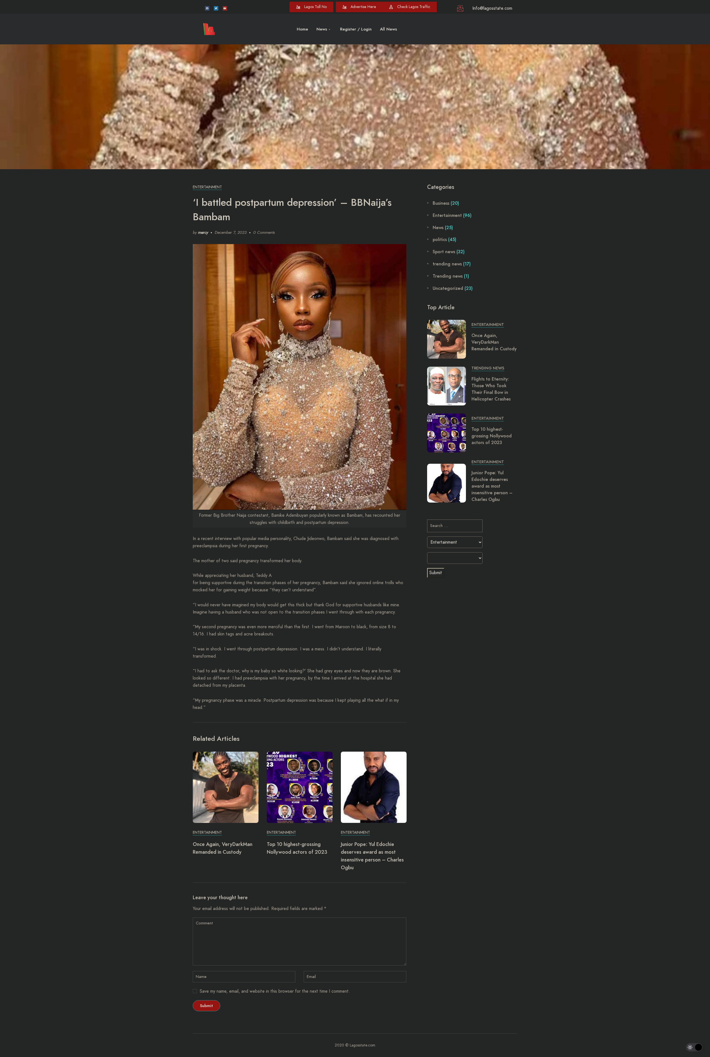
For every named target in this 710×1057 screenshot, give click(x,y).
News (321, 29)
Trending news (448, 276)
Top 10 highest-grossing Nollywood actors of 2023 (491, 436)
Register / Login (356, 29)
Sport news (444, 252)
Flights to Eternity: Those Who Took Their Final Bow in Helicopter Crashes (491, 389)
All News (388, 29)
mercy (203, 232)
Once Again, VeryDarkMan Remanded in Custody (494, 342)
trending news (447, 264)
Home (302, 29)
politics (440, 239)
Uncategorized (448, 288)
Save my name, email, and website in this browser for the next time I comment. (275, 991)
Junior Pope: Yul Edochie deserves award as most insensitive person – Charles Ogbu (492, 486)
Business (441, 203)
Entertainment (207, 187)
